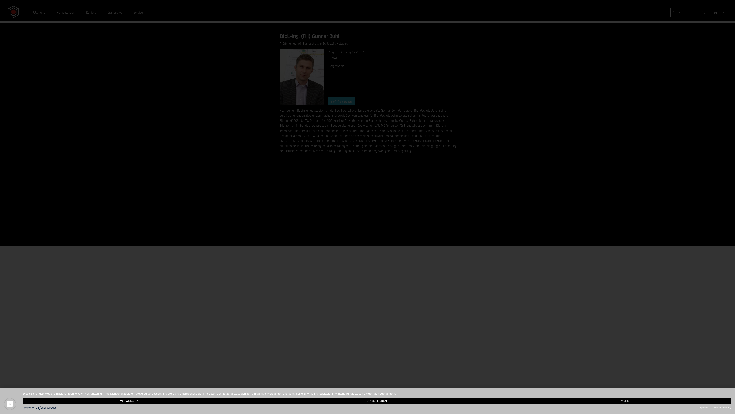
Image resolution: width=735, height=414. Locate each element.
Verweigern (129, 400)
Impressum (704, 407)
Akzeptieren (377, 400)
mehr (625, 400)
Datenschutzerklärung (721, 407)
